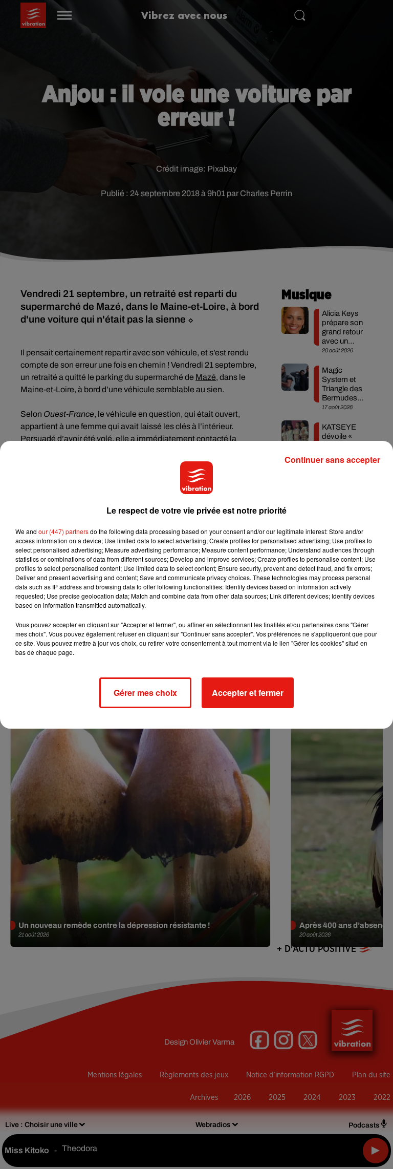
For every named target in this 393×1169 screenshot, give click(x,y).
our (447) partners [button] (63, 531)
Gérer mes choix (145, 692)
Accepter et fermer (247, 692)
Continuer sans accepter (332, 459)
